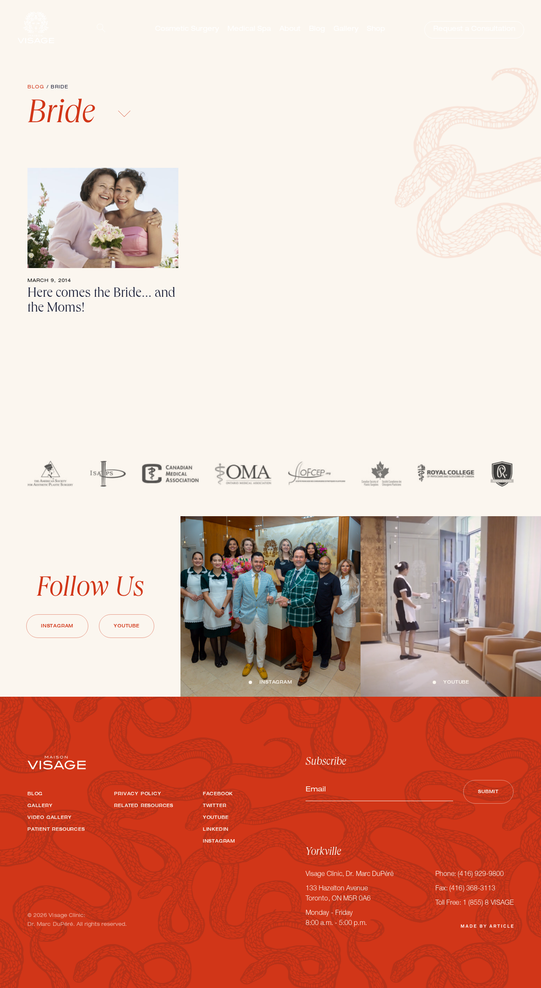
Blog (317, 29)
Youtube (126, 626)
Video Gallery (49, 818)
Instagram (57, 626)
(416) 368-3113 (472, 889)
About (290, 29)
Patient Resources (56, 830)
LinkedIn (216, 830)
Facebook (218, 794)
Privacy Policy (137, 794)
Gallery (345, 29)
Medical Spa (249, 29)
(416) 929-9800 (481, 874)
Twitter (215, 806)
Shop (376, 29)
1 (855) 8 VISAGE (488, 903)
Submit (488, 792)
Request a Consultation (474, 29)
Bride (65, 115)
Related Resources (143, 806)
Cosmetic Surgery (187, 29)
